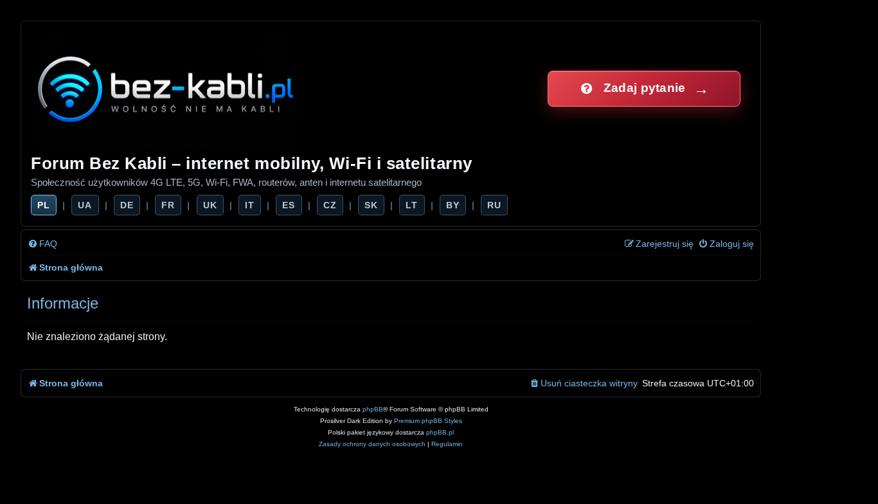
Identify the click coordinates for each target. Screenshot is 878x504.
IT (250, 205)
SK (371, 205)
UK (210, 205)
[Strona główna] (166, 88)
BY (453, 205)
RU (494, 205)
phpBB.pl (440, 432)
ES (288, 205)
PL (43, 205)
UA (85, 205)
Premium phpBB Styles (428, 420)
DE (127, 205)
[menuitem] (42, 244)
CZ (330, 205)
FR (168, 205)
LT (412, 205)
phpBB (373, 409)
